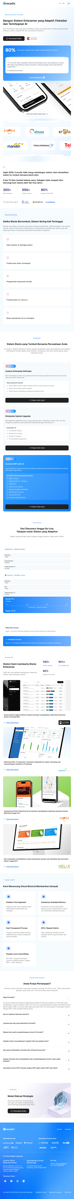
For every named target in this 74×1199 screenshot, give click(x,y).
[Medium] (24, 1181)
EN (63, 3)
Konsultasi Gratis (15, 38)
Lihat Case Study (12, 723)
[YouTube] (17, 1181)
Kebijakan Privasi (41, 1192)
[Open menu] (69, 3)
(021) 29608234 (61, 1163)
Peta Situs (68, 1192)
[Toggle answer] (69, 998)
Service (59, 1129)
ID (60, 3)
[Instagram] (5, 1181)
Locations (68, 1129)
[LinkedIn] (11, 1181)
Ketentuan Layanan (55, 1192)
